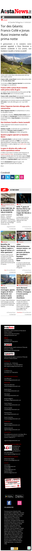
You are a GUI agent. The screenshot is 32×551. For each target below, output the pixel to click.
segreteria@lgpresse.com (14, 454)
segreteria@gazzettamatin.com (15, 366)
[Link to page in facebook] (3, 177)
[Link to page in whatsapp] (17, 177)
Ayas (5, 270)
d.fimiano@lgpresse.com (10, 472)
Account (6, 463)
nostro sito (23, 144)
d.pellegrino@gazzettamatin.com (12, 400)
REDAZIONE (7, 361)
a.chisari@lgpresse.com (13, 460)
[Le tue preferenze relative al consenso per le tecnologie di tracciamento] (29, 548)
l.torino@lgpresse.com (10, 466)
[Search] (24, 17)
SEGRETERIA (7, 421)
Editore (6, 338)
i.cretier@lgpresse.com (10, 469)
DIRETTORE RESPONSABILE (11, 376)
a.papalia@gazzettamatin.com (11, 409)
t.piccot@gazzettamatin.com (11, 414)
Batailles (4, 242)
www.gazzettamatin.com (10, 335)
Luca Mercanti (11, 270)
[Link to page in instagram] (21, 177)
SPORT (19, 204)
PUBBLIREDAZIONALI (23, 285)
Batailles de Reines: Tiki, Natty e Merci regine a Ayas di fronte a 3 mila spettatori (8, 248)
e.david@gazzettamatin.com (11, 395)
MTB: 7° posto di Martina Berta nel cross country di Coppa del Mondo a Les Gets (23, 211)
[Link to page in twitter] (8, 177)
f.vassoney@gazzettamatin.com (12, 419)
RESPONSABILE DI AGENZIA (11, 456)
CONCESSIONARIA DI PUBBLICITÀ (12, 444)
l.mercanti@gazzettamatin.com (12, 380)
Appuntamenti (6, 204)
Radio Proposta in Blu (7, 154)
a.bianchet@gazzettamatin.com (12, 386)
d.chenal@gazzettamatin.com (11, 391)
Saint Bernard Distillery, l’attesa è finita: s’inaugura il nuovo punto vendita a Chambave (23, 293)
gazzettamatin (11, 226)
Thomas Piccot (27, 226)
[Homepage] (3, 17)
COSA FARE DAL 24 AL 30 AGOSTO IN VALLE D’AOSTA (8, 210)
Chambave (19, 312)
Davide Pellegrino (16, 22)
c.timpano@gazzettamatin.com (12, 405)
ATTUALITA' (21, 242)
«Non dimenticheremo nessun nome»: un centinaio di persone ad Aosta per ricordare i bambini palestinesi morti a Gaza (23, 252)
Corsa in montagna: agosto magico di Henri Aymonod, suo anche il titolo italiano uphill (8, 293)
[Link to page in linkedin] (12, 177)
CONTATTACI (7, 432)
